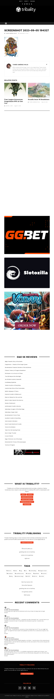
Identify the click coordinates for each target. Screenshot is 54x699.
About (20, 1)
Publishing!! (27, 504)
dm (26, 570)
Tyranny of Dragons (10, 445)
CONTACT (30, 494)
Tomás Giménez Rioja (11, 33)
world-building (33, 570)
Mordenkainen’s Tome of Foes (12, 415)
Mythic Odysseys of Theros (11, 391)
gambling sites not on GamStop (27, 552)
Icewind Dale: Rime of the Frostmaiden (15, 388)
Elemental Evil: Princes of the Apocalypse (15, 442)
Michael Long (9, 105)
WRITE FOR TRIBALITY (27, 499)
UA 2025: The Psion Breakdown (11, 609)
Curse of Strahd (9, 436)
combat (42, 576)
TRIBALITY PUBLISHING (27, 542)
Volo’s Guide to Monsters (11, 421)
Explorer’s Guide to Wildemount (13, 394)
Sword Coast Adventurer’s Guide (13, 424)
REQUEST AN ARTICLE (27, 497)
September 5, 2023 (24, 33)
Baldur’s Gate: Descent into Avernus (14, 400)
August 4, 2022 (17, 105)
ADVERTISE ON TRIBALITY (27, 501)
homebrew (10, 573)
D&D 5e (9, 570)
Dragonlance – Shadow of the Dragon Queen (16, 364)
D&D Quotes (27, 595)
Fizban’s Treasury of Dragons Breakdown (15, 370)
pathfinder (37, 573)
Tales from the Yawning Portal (12, 430)
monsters (44, 573)
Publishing (32, 1)
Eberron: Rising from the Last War (13, 397)
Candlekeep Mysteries (10, 382)
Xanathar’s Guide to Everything (12, 418)
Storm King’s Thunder (10, 433)
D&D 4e (35, 576)
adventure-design (19, 576)
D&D (16, 570)
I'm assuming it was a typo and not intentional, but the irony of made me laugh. (24, 611)
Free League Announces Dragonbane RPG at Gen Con (13, 101)
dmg (12, 576)
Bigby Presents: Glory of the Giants (13, 361)
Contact (26, 1)
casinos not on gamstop (27, 555)
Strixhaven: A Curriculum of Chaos (14, 373)
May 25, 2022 (44, 102)
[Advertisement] (28, 17)
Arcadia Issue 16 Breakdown (38, 99)
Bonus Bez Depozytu (27, 585)
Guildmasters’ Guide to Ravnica (13, 406)
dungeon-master (43, 570)
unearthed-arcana (20, 573)
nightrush (27, 558)
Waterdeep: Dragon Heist (11, 412)
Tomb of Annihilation (10, 427)
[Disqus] (27, 131)
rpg (21, 570)
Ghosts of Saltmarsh (10, 403)
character (29, 573)
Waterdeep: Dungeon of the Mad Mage (14, 409)
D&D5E (28, 576)
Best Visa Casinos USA (27, 582)
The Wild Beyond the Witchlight (13, 376)
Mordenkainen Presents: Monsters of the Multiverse (18, 367)
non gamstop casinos (27, 591)
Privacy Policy (34, 695)
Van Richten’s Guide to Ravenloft (13, 379)
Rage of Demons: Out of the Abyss (13, 439)
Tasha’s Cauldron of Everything (12, 385)
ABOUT (23, 494)
